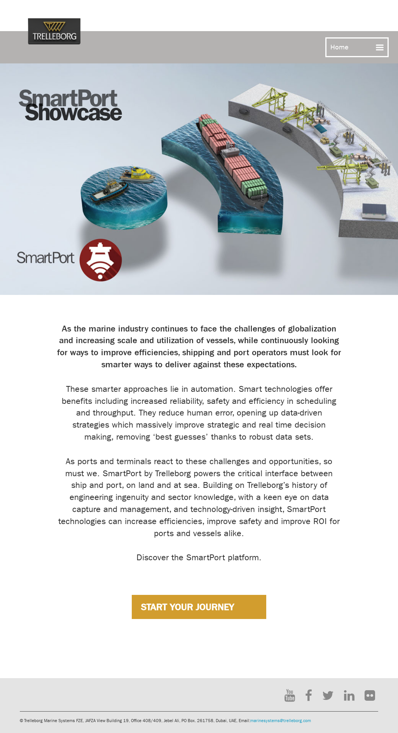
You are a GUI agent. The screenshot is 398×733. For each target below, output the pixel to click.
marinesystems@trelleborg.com (280, 720)
